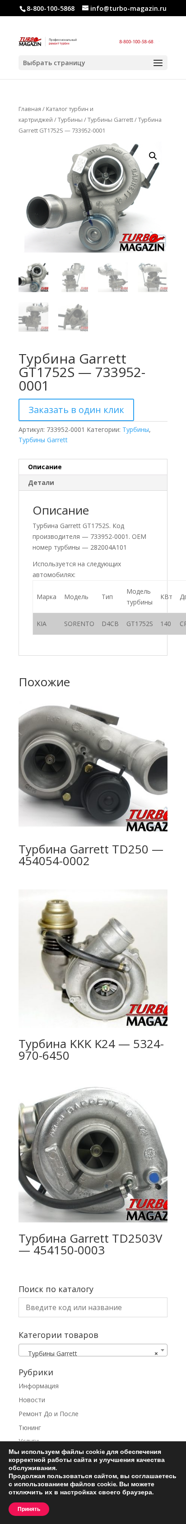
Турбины (70, 120)
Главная (30, 109)
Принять (29, 1509)
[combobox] (93, 1350)
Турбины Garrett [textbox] (90, 1353)
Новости (32, 1399)
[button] (153, 156)
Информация (39, 1386)
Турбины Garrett (110, 120)
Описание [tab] (45, 466)
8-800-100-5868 (50, 8)
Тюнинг (30, 1427)
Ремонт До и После (49, 1413)
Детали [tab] (41, 482)
